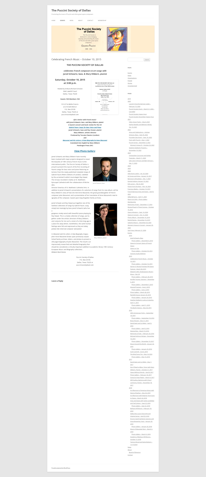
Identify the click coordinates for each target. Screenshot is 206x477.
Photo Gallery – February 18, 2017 (141, 375)
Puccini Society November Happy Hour (141, 117)
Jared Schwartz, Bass (136, 238)
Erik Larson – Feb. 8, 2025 (136, 184)
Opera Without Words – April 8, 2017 (141, 372)
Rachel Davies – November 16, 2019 (139, 220)
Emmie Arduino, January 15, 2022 (138, 181)
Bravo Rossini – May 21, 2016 (139, 321)
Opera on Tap (134, 248)
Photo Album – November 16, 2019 (139, 217)
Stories (130, 83)
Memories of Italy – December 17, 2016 (140, 205)
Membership (102, 20)
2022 (129, 130)
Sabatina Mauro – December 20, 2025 (139, 223)
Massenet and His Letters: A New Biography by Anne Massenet (85, 140)
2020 (129, 101)
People (130, 81)
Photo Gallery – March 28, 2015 (140, 292)
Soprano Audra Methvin (138, 254)
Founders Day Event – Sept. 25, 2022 (140, 137)
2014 (130, 236)
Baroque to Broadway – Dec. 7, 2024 (139, 179)
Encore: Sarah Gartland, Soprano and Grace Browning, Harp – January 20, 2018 (142, 421)
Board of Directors (135, 452)
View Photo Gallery (84, 151)
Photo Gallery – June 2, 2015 (140, 290)
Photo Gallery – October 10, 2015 (142, 264)
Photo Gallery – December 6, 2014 (142, 241)
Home (53, 20)
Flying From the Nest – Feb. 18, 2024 (139, 186)
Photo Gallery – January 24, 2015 (142, 297)
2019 (129, 99)
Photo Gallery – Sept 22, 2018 (141, 406)
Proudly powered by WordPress (61, 468)
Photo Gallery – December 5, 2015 (142, 285)
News (71, 20)
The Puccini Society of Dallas (71, 10)
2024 (129, 166)
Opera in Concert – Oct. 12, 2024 (138, 215)
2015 (130, 256)
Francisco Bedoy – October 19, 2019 (139, 189)
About (80, 20)
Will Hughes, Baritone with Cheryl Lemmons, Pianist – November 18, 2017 (141, 382)
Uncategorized (132, 86)
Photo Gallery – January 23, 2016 (142, 349)
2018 (130, 388)
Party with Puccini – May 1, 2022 (139, 140)
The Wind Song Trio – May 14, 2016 (141, 354)
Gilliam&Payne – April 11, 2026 (137, 197)
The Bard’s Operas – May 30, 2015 (140, 308)
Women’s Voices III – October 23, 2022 (142, 145)
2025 (129, 168)
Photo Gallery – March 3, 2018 (141, 434)
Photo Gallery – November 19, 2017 (143, 341)
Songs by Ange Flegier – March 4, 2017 (142, 377)
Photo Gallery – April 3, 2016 (140, 328)
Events (62, 20)
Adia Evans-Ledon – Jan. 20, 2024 (138, 174)
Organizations (132, 78)
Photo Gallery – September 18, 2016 (143, 318)
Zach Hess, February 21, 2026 (137, 230)
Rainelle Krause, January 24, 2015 (140, 295)
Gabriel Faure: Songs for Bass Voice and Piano (85, 127)
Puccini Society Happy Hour (138, 114)
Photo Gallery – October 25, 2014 (142, 251)
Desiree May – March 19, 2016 (139, 331)
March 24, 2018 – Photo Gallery (137, 199)
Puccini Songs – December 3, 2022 (139, 143)
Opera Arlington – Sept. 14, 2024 (138, 212)
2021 (129, 119)
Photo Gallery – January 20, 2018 (142, 427)
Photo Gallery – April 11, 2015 (141, 305)
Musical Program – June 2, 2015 (140, 287)
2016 (130, 310)
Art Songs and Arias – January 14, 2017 (140, 176)
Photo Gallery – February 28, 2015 (142, 277)
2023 (129, 153)
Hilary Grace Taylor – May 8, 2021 (139, 122)
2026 (129, 171)
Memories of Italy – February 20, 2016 (142, 334)
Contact (90, 20)
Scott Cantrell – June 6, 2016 (139, 352)
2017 (130, 359)
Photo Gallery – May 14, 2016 (141, 357)
